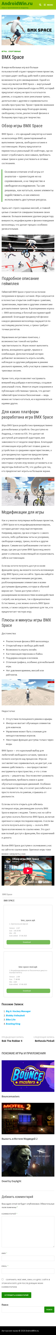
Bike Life (10, 1019)
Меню (50, 4)
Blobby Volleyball (15, 1015)
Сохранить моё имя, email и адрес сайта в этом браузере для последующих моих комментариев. (26, 1283)
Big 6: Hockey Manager (18, 1011)
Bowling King (13, 1023)
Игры (4, 51)
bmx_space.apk (28, 920)
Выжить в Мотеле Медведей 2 (20, 1138)
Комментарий (9, 1214)
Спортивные (14, 51)
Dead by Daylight (11, 1181)
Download (27, 942)
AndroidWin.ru (17, 3)
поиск (49, 1309)
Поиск (5, 1304)
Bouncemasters (10, 1096)
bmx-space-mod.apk (28, 967)
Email (5, 1266)
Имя (4, 1253)
